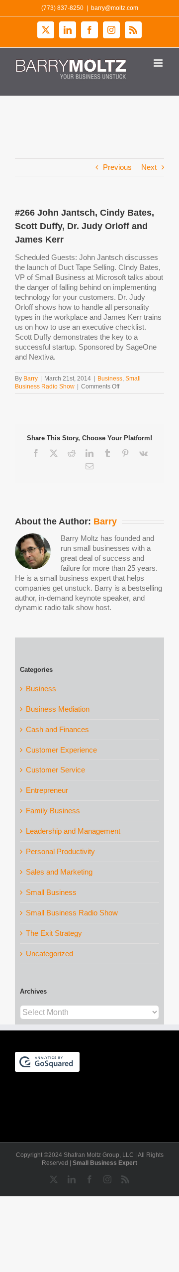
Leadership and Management (73, 831)
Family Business (53, 810)
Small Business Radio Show (72, 912)
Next (149, 167)
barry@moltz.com (114, 7)
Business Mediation (58, 709)
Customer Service (55, 769)
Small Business (51, 892)
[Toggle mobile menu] (159, 63)
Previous (117, 167)
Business (109, 378)
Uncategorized (49, 953)
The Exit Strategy (54, 933)
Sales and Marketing (59, 872)
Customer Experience (61, 750)
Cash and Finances (57, 729)
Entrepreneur (47, 790)
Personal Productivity (60, 851)
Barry (30, 378)
